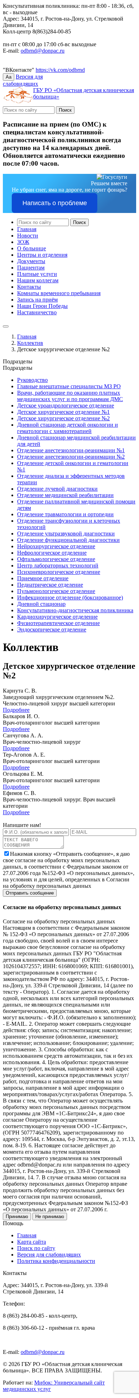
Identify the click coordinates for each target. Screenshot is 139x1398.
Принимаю (17, 1216)
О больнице (31, 248)
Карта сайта (31, 1242)
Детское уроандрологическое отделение (65, 405)
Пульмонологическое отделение (56, 591)
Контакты (29, 287)
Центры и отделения (42, 255)
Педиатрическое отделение (50, 585)
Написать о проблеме (54, 203)
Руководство (32, 380)
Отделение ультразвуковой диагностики (66, 533)
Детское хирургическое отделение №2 (63, 418)
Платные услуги (37, 274)
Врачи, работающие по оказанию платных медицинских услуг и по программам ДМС (70, 396)
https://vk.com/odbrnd (60, 70)
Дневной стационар (41, 604)
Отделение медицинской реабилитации (65, 495)
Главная (26, 229)
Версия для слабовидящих (49, 1255)
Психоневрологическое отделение (58, 572)
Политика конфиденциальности (56, 1261)
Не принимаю (49, 1216)
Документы (31, 261)
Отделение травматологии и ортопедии (65, 514)
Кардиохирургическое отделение (57, 617)
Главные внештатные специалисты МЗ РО (69, 386)
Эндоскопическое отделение (51, 629)
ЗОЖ (23, 242)
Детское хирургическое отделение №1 (63, 412)
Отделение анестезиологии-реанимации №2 (71, 457)
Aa (8, 77)
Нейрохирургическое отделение (56, 546)
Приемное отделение (42, 578)
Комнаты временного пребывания (59, 293)
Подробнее (16, 710)
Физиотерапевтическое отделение (58, 623)
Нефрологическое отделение (52, 553)
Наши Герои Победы (42, 306)
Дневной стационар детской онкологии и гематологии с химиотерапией (67, 428)
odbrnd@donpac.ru (43, 51)
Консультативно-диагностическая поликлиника (75, 610)
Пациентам (31, 268)
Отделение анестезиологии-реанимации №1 (71, 450)
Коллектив (30, 343)
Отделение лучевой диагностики (57, 489)
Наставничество (37, 312)
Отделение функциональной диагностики (68, 540)
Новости (27, 236)
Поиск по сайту (36, 1248)
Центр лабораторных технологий (57, 565)
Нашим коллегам (37, 280)
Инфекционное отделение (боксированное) (70, 597)
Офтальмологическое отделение (56, 559)
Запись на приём (37, 300)
